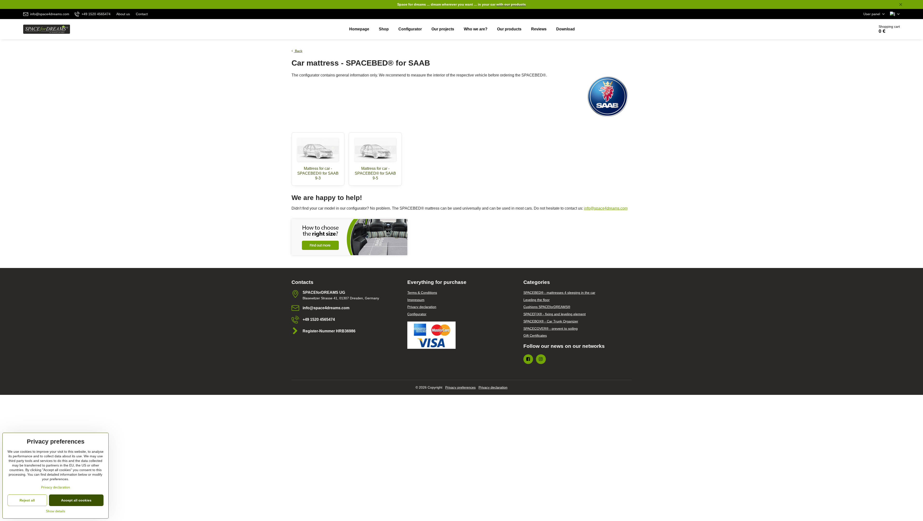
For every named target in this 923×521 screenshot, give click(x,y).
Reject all (27, 500)
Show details (55, 511)
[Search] (857, 29)
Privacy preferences (460, 387)
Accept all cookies (76, 500)
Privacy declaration (493, 387)
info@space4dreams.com (606, 208)
